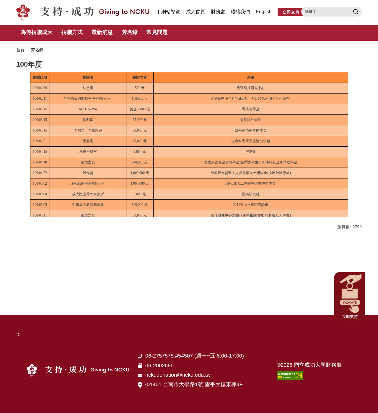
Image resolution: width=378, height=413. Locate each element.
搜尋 (355, 11)
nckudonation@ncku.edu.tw (178, 375)
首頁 (20, 49)
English (264, 11)
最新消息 (102, 32)
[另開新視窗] (291, 12)
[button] (350, 296)
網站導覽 (170, 11)
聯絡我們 (240, 11)
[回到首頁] (78, 370)
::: (153, 11)
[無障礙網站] (290, 375)
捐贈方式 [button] (72, 32)
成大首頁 (195, 11)
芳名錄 (130, 32)
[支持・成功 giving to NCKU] (84, 12)
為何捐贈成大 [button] (37, 32)
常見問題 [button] (157, 32)
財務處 (218, 11)
